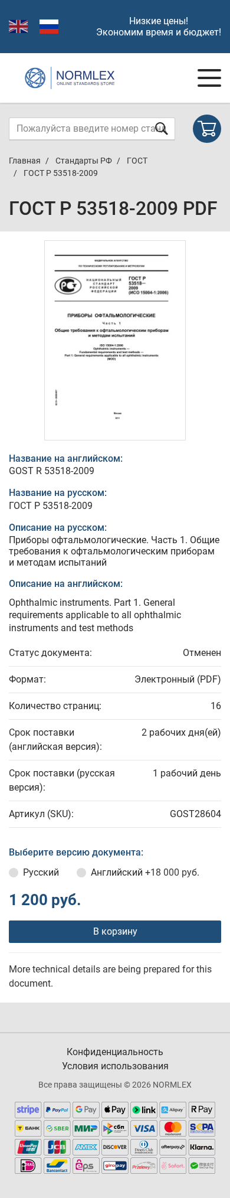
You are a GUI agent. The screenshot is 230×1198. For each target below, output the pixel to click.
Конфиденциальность (115, 1051)
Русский (41, 872)
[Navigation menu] (209, 78)
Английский (145, 872)
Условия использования (115, 1066)
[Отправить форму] (161, 128)
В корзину (115, 931)
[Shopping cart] (207, 129)
